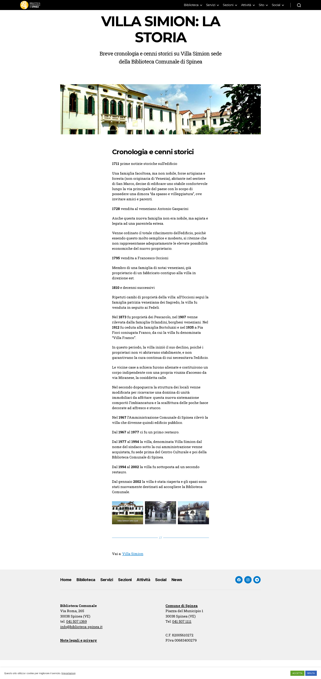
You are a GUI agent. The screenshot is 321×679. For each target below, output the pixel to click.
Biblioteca (191, 5)
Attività (246, 5)
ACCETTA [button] (297, 673)
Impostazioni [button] (68, 673)
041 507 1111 (181, 621)
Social (276, 5)
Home (65, 579)
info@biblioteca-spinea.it (81, 626)
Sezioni (228, 5)
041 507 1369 (76, 621)
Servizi (211, 5)
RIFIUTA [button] (311, 673)
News (176, 579)
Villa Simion (132, 553)
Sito (261, 5)
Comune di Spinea (182, 605)
